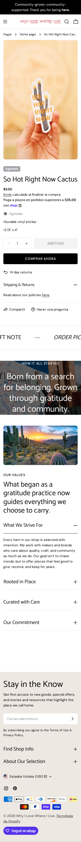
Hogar (7, 34)
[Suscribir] (72, 719)
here (45, 295)
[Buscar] (66, 21)
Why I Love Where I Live (35, 816)
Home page (28, 34)
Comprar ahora (40, 258)
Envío (7, 194)
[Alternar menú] (5, 21)
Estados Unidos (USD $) (28, 776)
